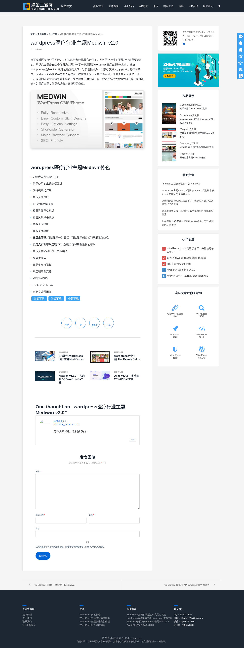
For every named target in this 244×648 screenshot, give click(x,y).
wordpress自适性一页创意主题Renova (55, 585)
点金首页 (98, 6)
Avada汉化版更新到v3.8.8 (140, 625)
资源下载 (39, 298)
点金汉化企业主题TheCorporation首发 (187, 275)
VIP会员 (193, 6)
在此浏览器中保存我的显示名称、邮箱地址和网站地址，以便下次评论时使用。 (70, 547)
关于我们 (27, 618)
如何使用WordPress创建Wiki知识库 (186, 257)
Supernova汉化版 (189, 115)
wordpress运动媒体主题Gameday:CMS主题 (149, 618)
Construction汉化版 (190, 104)
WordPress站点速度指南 (92, 625)
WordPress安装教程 (90, 614)
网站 (38, 528)
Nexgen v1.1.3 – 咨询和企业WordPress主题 (72, 379)
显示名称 (40, 515)
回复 (132, 440)
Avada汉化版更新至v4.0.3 (181, 269)
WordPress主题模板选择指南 (95, 618)
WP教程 (143, 6)
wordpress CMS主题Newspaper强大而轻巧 (186, 585)
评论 (38, 471)
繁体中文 (66, 6)
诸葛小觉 (58, 421)
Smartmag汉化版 (189, 143)
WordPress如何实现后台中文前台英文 (146, 614)
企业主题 (53, 34)
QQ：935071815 (183, 614)
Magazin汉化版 (188, 129)
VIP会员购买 (28, 625)
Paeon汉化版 (187, 153)
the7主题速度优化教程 (179, 263)
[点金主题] (41, 6)
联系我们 (27, 621)
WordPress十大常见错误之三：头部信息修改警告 (190, 250)
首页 (33, 34)
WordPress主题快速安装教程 (95, 621)
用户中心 (208, 6)
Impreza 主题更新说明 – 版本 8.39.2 (181, 183)
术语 (155, 6)
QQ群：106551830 (184, 625)
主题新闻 (113, 6)
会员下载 (73, 298)
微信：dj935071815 (184, 621)
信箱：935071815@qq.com (188, 618)
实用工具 (168, 6)
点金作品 (129, 6)
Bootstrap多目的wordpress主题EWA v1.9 (148, 621)
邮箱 (91, 515)
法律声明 (27, 614)
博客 (181, 6)
